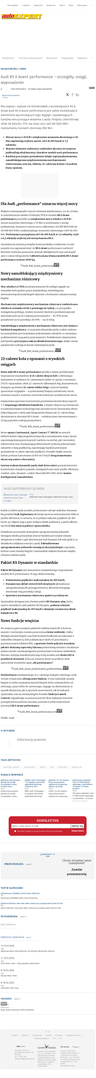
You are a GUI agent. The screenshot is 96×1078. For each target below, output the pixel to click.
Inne (23, 68)
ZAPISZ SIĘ (77, 826)
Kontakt (48, 1035)
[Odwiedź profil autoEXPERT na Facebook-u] (46, 1032)
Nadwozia (82, 58)
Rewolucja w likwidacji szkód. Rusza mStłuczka (19, 898)
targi (2, 949)
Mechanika (52, 58)
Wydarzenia (51, 5)
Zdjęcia (62, 5)
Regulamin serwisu (73, 1035)
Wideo (71, 5)
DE (60, 1038)
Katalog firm (38, 5)
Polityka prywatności (41, 1038)
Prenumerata (37, 1035)
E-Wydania (26, 5)
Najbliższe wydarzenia (16, 937)
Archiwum (58, 1035)
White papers (82, 5)
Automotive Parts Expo (10, 988)
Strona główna (12, 5)
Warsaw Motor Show (9, 976)
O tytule (15, 1035)
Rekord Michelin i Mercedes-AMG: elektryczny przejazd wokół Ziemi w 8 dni (31, 908)
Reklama (25, 1035)
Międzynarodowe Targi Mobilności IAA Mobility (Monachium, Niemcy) (28, 951)
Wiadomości (8, 58)
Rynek (3, 789)
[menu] (47, 5)
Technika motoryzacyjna (30, 58)
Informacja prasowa (10, 95)
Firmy (31, 494)
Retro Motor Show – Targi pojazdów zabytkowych (20, 963)
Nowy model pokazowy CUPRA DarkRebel (17, 1010)
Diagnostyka (67, 58)
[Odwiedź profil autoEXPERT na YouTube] (49, 1032)
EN (54, 1038)
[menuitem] (12, 5)
